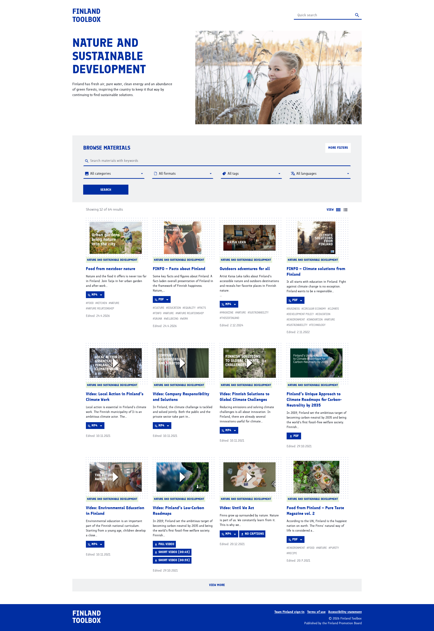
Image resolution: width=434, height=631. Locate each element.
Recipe (292, 553)
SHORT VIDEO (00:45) (174, 553)
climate (334, 308)
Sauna (158, 318)
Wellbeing (171, 318)
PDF (164, 300)
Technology (318, 325)
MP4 (97, 295)
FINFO (157, 313)
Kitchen (102, 303)
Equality (190, 307)
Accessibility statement (345, 612)
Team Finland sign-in (289, 612)
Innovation (315, 319)
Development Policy (301, 314)
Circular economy (314, 308)
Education (174, 307)
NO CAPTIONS (254, 534)
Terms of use (316, 612)
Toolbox (86, 15)
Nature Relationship (100, 308)
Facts (202, 307)
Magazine (227, 312)
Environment (296, 319)
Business (294, 308)
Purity (334, 547)
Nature (114, 303)
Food (90, 303)
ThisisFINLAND (230, 318)
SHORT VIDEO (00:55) (174, 561)
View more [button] (225, 587)
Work (185, 318)
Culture (159, 307)
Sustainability (259, 312)
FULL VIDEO (166, 545)
